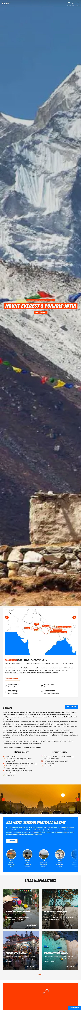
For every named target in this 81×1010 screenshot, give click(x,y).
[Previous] (7, 617)
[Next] (74, 617)
